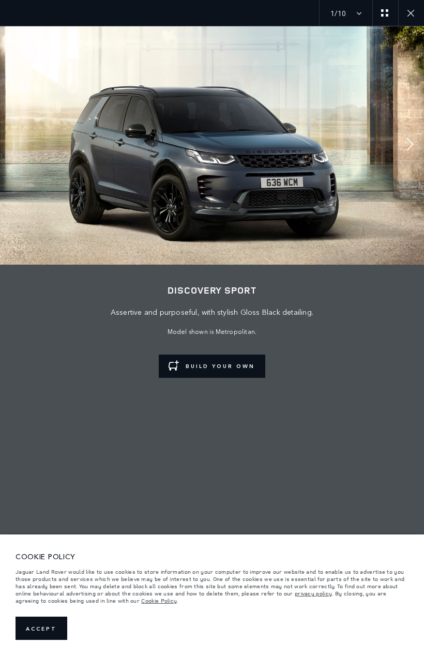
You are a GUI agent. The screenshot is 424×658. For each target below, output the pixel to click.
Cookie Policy (159, 600)
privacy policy (313, 593)
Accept (41, 628)
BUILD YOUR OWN (220, 366)
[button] (410, 145)
